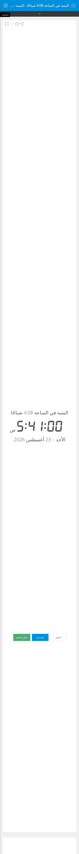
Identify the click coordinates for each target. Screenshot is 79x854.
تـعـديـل (40, 637)
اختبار (58, 637)
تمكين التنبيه (22, 637)
